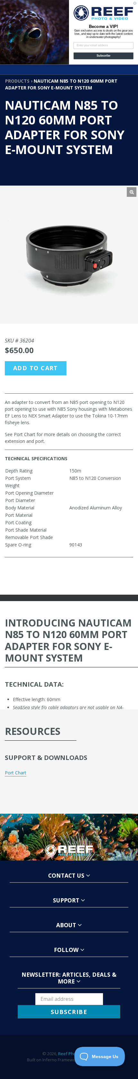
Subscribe (103, 55)
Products (17, 81)
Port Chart (15, 773)
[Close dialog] (135, 3)
